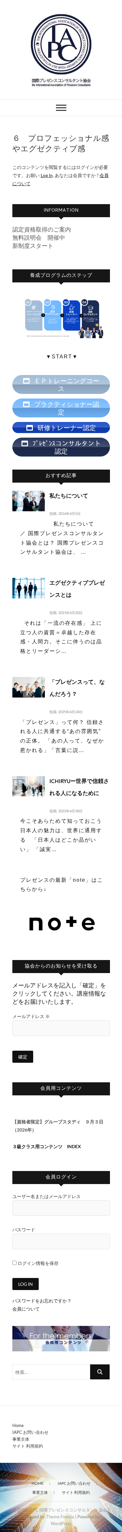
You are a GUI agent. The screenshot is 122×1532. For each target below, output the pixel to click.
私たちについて (68, 496)
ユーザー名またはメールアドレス (46, 1196)
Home (18, 1425)
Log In (47, 175)
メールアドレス (31, 1016)
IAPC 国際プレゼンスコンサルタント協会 (68, 1509)
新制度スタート (32, 245)
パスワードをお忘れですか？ (42, 1300)
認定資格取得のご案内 (41, 229)
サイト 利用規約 (27, 1446)
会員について (26, 1309)
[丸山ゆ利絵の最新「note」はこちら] (62, 912)
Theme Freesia (60, 1516)
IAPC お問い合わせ (30, 1432)
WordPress (61, 1523)
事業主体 (20, 1439)
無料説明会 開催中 (38, 237)
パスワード (23, 1229)
